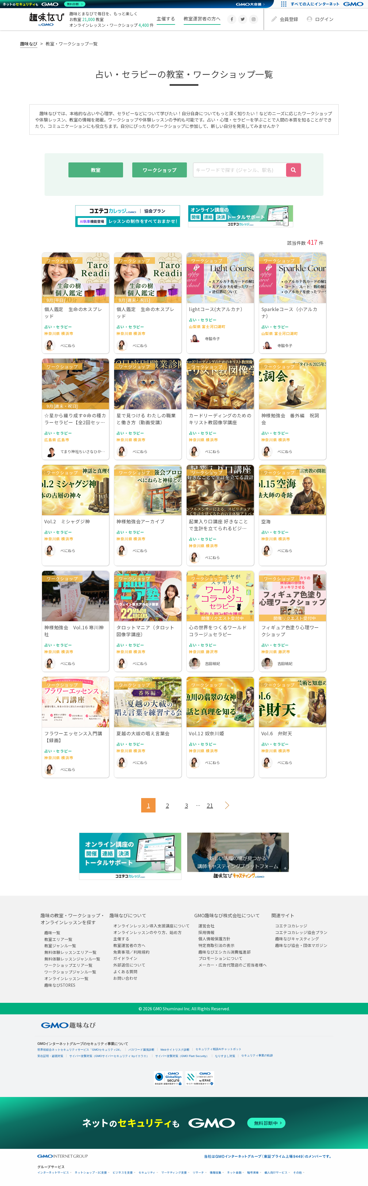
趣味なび (28, 43)
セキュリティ (147, 1172)
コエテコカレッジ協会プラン (301, 932)
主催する (166, 18)
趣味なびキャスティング (297, 938)
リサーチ (198, 1172)
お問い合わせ (125, 978)
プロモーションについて (220, 958)
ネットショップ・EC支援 (91, 1172)
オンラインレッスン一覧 (66, 978)
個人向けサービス (276, 1172)
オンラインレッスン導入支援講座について (151, 926)
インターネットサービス (53, 1172)
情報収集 (215, 1172)
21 (210, 805)
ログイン (324, 19)
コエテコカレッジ (291, 926)
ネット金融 (234, 1172)
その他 (297, 1172)
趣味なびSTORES (59, 985)
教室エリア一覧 (58, 939)
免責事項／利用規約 (131, 952)
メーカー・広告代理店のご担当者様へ (232, 965)
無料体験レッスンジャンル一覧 (72, 959)
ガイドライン (125, 958)
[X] (242, 19)
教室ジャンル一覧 (60, 945)
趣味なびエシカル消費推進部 (224, 952)
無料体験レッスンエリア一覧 (70, 952)
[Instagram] (253, 19)
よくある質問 (125, 971)
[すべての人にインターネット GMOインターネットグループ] (328, 4)
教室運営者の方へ (202, 18)
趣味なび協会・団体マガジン (301, 945)
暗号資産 (253, 1172)
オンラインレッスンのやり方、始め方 (147, 932)
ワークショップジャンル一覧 (70, 972)
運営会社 (206, 926)
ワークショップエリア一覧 (68, 965)
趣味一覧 (52, 932)
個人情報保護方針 (214, 938)
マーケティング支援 (174, 1172)
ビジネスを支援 (123, 1172)
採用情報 (206, 932)
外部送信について (129, 965)
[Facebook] (231, 19)
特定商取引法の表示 (216, 945)
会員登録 (289, 19)
